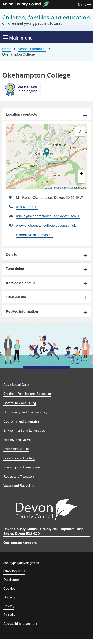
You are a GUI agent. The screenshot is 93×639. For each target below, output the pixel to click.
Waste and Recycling (18, 485)
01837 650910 (27, 206)
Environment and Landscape (24, 430)
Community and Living (19, 402)
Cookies (9, 588)
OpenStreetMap (64, 187)
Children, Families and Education (27, 393)
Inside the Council (16, 448)
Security (9, 614)
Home (6, 48)
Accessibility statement (20, 623)
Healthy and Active (17, 439)
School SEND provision (34, 234)
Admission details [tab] (20, 282)
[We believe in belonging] (46, 90)
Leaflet (48, 187)
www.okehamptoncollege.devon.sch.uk (46, 225)
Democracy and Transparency (25, 412)
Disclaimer (11, 579)
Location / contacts (21, 114)
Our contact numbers (20, 542)
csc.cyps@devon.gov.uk (21, 562)
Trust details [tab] (16, 297)
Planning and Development (22, 467)
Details (11, 254)
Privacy (8, 606)
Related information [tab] (22, 311)
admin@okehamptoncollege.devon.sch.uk (48, 215)
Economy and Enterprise (21, 421)
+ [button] (81, 173)
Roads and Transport (18, 476)
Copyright (10, 597)
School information (32, 48)
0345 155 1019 (14, 571)
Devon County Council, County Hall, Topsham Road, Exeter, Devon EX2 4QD (44, 531)
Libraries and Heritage (19, 458)
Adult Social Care (16, 384)
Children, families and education (46, 19)
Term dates (15, 268)
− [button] (81, 180)
